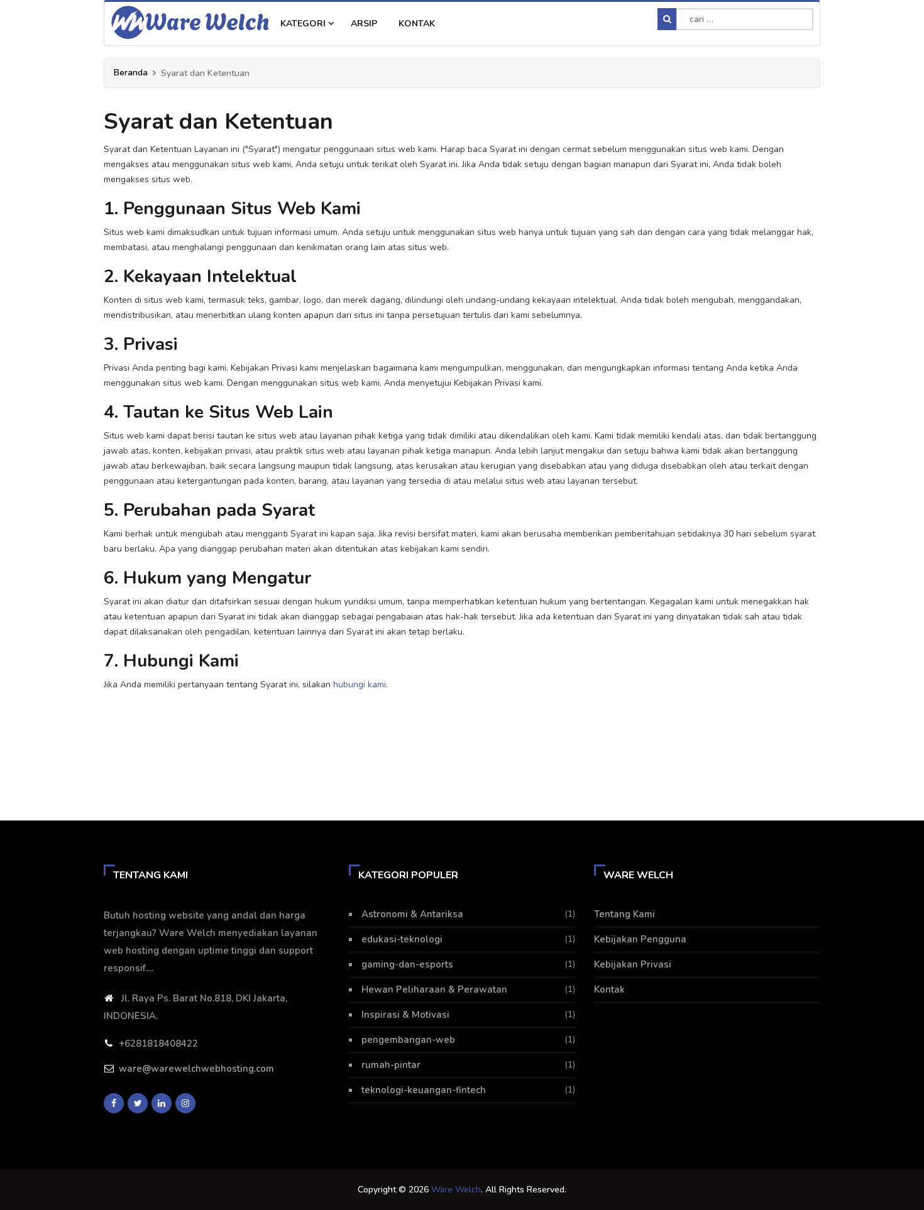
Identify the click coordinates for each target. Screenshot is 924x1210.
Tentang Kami (624, 914)
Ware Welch (207, 20)
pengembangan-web (408, 1039)
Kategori (304, 24)
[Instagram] (185, 1103)
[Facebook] (114, 1103)
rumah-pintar (391, 1065)
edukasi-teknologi (402, 939)
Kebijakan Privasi (632, 964)
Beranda (131, 73)
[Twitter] (138, 1103)
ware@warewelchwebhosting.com (196, 1068)
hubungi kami (359, 684)
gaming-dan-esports (407, 964)
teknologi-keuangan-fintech (423, 1090)
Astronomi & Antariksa (412, 914)
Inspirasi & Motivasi (405, 1014)
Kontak (417, 24)
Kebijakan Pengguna (640, 939)
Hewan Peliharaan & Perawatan (434, 989)
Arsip (364, 24)
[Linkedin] (161, 1103)
